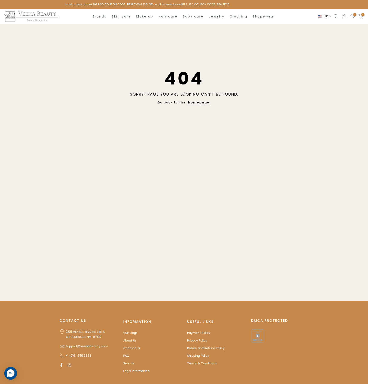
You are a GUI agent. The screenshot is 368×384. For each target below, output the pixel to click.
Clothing (238, 16)
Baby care (193, 16)
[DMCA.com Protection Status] (257, 336)
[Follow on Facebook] (61, 365)
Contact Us (131, 348)
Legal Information (136, 371)
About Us (130, 340)
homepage (199, 102)
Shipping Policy (198, 355)
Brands (99, 16)
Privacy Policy (197, 340)
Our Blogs (130, 333)
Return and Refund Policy (205, 348)
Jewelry (216, 16)
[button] (10, 373)
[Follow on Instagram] (69, 365)
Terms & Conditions (202, 363)
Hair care (168, 16)
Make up (144, 16)
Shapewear (264, 16)
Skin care (121, 16)
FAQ (126, 355)
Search (128, 363)
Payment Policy (198, 333)
